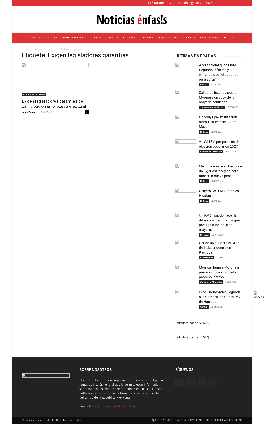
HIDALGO (228, 37)
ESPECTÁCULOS (209, 37)
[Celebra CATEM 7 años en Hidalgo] (185, 199)
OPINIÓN (97, 37)
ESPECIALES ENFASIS (74, 37)
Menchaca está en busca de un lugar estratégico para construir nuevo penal (220, 171)
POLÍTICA (52, 37)
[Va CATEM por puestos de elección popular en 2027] (185, 149)
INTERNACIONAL (167, 37)
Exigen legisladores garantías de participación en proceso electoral (54, 104)
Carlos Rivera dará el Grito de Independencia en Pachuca (219, 247)
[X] (242, 3)
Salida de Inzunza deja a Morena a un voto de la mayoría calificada (217, 97)
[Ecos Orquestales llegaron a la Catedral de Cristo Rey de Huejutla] (185, 300)
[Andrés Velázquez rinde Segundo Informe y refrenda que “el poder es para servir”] (185, 73)
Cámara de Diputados (34, 94)
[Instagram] (235, 3)
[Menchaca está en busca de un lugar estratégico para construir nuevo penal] (185, 174)
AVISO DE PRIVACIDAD (189, 420)
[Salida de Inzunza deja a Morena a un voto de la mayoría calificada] (185, 100)
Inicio (25, 49)
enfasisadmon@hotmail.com (118, 406)
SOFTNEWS (188, 37)
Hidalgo (204, 131)
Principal (204, 234)
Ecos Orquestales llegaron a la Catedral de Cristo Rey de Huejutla (219, 297)
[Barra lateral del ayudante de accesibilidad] (259, 295)
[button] (222, 2)
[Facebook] (228, 3)
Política (204, 84)
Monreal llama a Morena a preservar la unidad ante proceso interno (219, 272)
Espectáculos (206, 257)
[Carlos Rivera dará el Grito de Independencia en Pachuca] (185, 251)
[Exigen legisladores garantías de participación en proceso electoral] (55, 79)
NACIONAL (36, 37)
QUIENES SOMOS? (162, 420)
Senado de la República (212, 107)
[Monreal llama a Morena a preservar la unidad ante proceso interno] (185, 275)
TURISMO (112, 37)
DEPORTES (147, 37)
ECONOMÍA (129, 37)
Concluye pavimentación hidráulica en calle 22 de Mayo (218, 122)
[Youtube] (249, 3)
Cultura (203, 306)
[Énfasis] (132, 19)
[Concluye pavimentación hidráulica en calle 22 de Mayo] (185, 125)
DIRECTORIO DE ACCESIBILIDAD (223, 420)
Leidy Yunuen (29, 111)
